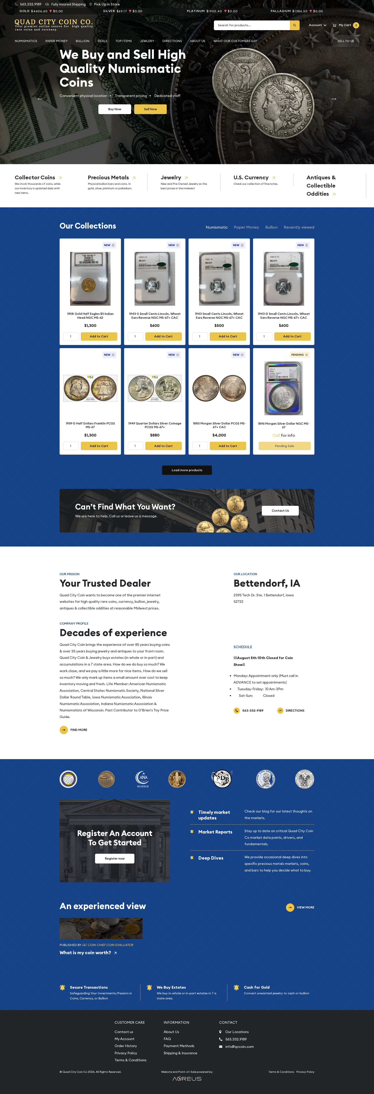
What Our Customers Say (235, 41)
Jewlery (147, 41)
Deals (102, 41)
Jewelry (171, 177)
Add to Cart (99, 336)
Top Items (123, 41)
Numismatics (26, 41)
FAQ (167, 1039)
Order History (126, 1046)
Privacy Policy (126, 1053)
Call (276, 435)
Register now (114, 858)
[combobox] (252, 25)
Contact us (124, 1032)
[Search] (295, 25)
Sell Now (150, 109)
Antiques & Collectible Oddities (321, 185)
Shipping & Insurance (180, 1053)
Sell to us (346, 41)
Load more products (187, 470)
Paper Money (56, 41)
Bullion (82, 41)
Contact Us (280, 511)
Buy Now (114, 109)
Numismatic (217, 227)
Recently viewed (299, 227)
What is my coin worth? (85, 953)
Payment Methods (179, 1046)
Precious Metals (108, 177)
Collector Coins (35, 177)
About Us (197, 41)
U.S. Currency (251, 177)
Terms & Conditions (130, 1060)
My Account (124, 1039)
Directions (172, 41)
